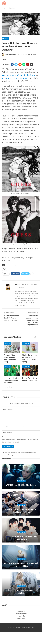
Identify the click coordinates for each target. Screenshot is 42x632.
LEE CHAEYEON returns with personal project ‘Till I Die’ (21, 564)
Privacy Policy (21, 616)
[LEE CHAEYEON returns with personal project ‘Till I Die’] (21, 557)
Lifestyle (5, 38)
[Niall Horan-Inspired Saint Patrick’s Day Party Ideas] (12, 370)
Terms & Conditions (21, 613)
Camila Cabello (10, 265)
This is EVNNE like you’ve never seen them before (21, 537)
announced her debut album (15, 78)
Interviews (21, 481)
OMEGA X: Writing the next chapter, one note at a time (21, 510)
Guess (18, 265)
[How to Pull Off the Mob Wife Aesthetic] (30, 370)
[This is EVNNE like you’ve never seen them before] (21, 530)
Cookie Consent (21, 618)
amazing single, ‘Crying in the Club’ (18, 75)
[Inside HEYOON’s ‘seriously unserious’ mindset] (21, 584)
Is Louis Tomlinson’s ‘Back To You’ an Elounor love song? (11, 318)
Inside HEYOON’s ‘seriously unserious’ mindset (21, 591)
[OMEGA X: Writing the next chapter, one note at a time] (21, 503)
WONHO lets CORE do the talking (21, 485)
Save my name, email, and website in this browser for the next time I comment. (20, 441)
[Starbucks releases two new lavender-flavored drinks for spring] (30, 347)
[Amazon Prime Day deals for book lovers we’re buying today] (12, 347)
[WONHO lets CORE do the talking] (21, 476)
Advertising (21, 611)
